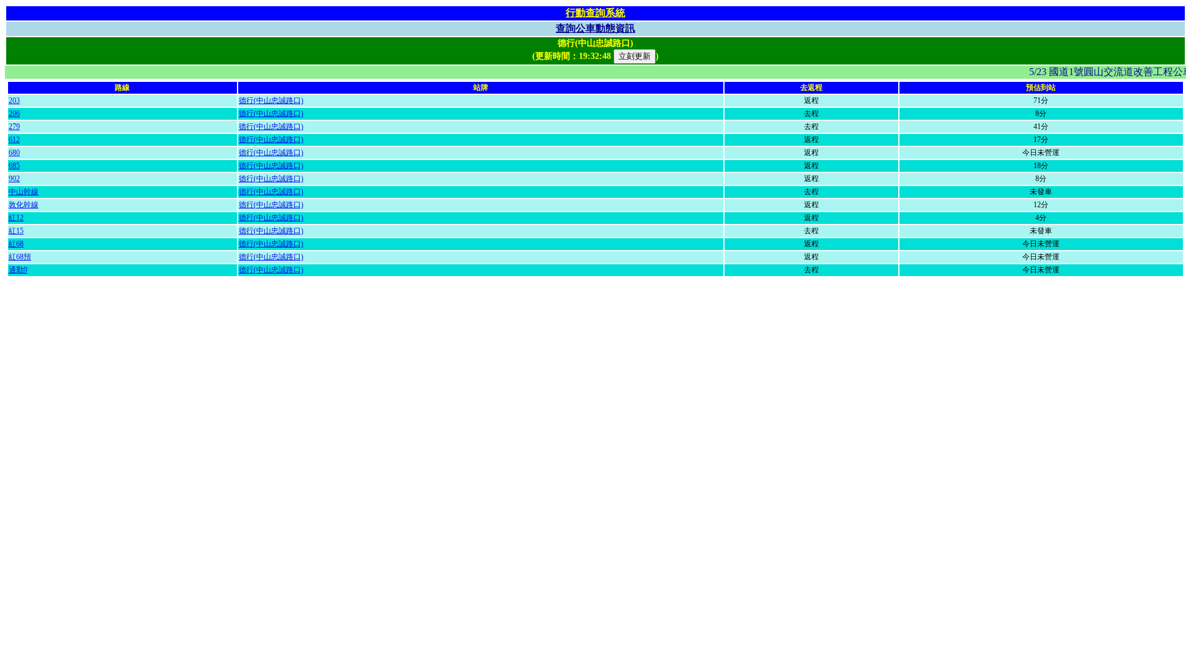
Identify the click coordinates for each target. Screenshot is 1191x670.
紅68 (16, 243)
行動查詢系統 (595, 12)
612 (14, 139)
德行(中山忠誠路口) (271, 100)
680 (14, 152)
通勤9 (18, 270)
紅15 (16, 230)
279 (14, 126)
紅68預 (20, 256)
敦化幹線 (23, 204)
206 (14, 113)
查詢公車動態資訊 (595, 28)
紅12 (16, 217)
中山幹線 (23, 191)
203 (14, 100)
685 (14, 165)
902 (14, 178)
